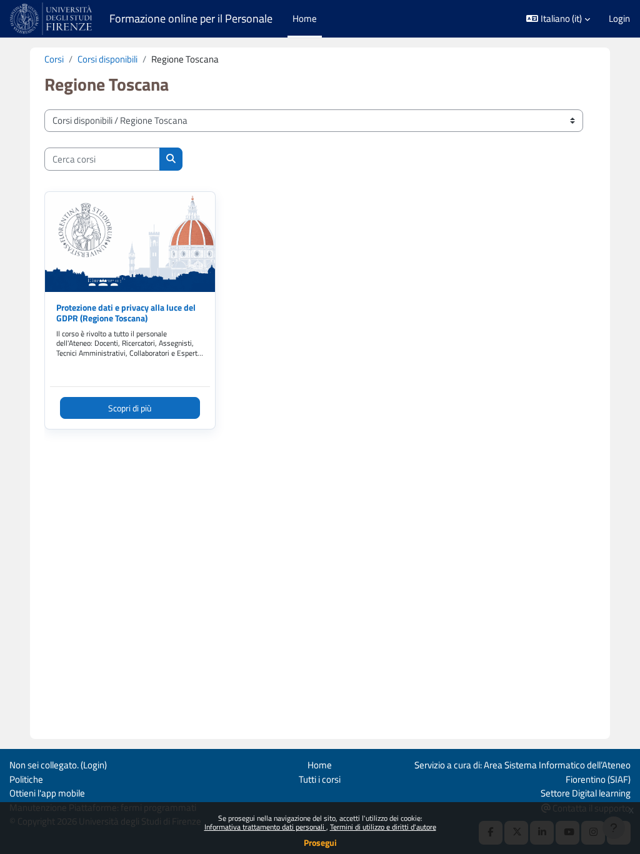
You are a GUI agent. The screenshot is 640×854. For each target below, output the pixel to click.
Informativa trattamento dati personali (265, 827)
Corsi (54, 59)
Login (619, 19)
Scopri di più (129, 407)
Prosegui (320, 842)
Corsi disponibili (108, 59)
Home (320, 765)
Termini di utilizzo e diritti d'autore (383, 827)
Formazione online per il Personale (190, 18)
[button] (558, 18)
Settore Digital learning (586, 793)
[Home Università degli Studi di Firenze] (52, 19)
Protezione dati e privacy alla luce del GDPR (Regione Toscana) (126, 312)
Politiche (26, 779)
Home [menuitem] (304, 18)
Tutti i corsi (320, 779)
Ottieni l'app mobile (47, 793)
